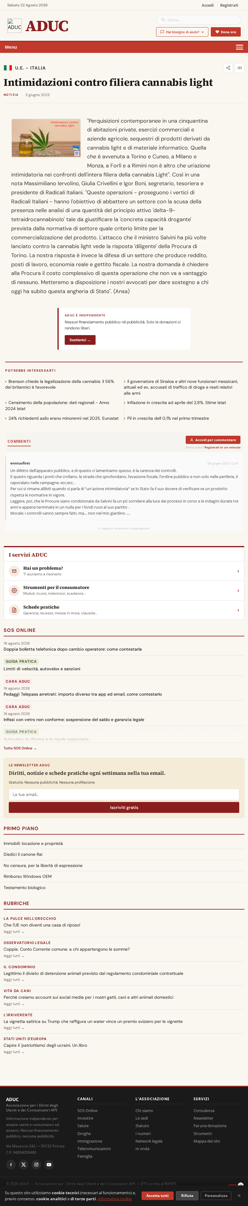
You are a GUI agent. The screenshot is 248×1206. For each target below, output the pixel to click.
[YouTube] (49, 1164)
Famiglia (84, 1156)
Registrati (229, 5)
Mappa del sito (207, 1141)
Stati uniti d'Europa (25, 1038)
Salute (83, 1125)
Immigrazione (89, 1141)
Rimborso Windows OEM (28, 876)
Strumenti (203, 1133)
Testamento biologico (24, 887)
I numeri (143, 1133)
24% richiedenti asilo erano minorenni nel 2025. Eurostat (63, 418)
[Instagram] (36, 1164)
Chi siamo (144, 1110)
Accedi (208, 5)
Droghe (84, 1133)
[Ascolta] (239, 68)
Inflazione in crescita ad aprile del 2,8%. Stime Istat (176, 402)
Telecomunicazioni (94, 1148)
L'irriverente (18, 1015)
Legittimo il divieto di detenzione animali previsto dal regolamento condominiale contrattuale (93, 973)
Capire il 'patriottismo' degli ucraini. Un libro (45, 1045)
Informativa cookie (115, 1198)
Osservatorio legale (27, 942)
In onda (142, 1148)
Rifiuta (187, 1195)
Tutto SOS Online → (20, 748)
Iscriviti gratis (124, 807)
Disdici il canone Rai (23, 854)
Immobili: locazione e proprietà (33, 843)
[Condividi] (228, 68)
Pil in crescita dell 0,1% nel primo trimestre (168, 418)
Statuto (142, 1125)
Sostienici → (80, 340)
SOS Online (20, 630)
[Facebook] (11, 1164)
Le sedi (141, 1118)
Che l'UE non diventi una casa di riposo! (42, 925)
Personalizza (216, 1195)
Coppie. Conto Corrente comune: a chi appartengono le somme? (67, 949)
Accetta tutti (157, 1195)
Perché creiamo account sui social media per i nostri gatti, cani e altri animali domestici (88, 997)
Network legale (148, 1141)
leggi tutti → (14, 931)
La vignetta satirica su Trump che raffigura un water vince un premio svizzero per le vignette (93, 1021)
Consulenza (204, 1110)
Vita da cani (17, 990)
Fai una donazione (210, 1125)
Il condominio (19, 967)
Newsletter (203, 1118)
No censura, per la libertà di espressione (43, 865)
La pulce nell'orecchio (30, 918)
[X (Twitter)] (23, 1164)
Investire (85, 1118)
